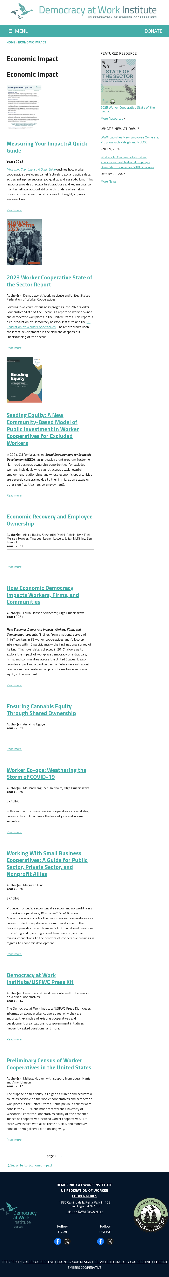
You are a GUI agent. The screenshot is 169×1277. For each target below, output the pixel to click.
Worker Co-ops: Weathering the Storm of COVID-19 (46, 773)
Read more (14, 210)
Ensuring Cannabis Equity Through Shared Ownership (41, 710)
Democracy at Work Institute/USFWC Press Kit (40, 978)
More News (109, 181)
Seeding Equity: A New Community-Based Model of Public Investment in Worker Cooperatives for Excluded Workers (43, 428)
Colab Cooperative (38, 1261)
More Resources (112, 118)
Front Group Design (74, 1261)
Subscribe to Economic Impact (31, 1165)
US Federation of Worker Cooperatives (48, 324)
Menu (18, 31)
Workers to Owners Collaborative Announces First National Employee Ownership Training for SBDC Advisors (127, 162)
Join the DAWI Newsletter (84, 1211)
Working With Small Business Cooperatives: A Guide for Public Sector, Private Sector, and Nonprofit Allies (47, 863)
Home (11, 42)
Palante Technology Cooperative (122, 1261)
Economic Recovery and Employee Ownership (50, 520)
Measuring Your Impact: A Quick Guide (47, 147)
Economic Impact (32, 42)
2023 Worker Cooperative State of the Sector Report (50, 281)
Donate (153, 31)
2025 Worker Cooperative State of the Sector (128, 109)
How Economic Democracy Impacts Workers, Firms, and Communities (43, 594)
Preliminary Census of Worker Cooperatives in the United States (49, 1064)
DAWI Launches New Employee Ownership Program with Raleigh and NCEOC (130, 140)
